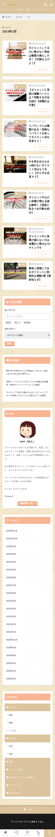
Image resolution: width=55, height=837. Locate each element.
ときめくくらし (36, 821)
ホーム (5, 835)
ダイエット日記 (40, 9)
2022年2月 (11, 562)
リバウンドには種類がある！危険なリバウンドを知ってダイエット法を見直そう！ (39, 133)
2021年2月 (11, 624)
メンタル (21, 86)
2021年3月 (11, 616)
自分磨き (19, 9)
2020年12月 (11, 639)
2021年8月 (11, 577)
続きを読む (43, 69)
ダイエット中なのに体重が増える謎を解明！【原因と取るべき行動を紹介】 (39, 205)
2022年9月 (11, 546)
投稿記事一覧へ (27, 503)
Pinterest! (9, 496)
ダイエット (7, 9)
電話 (38, 835)
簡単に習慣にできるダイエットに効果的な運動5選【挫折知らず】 (40, 274)
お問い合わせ (15, 793)
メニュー (27, 835)
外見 (11, 746)
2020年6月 (11, 663)
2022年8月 (11, 554)
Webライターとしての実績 (21, 777)
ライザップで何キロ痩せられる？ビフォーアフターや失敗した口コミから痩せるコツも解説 (27, 394)
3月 (28, 17)
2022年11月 (11, 530)
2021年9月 (11, 569)
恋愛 (28, 9)
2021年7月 (11, 585)
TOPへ (49, 835)
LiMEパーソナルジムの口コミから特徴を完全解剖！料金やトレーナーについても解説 (27, 383)
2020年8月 (11, 655)
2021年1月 (11, 632)
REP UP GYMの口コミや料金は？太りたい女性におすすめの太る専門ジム (27, 372)
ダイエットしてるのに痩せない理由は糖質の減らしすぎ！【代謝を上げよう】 (39, 55)
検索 (9, 343)
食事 (23, 44)
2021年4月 (11, 608)
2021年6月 (11, 593)
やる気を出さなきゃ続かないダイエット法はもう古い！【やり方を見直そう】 (39, 169)
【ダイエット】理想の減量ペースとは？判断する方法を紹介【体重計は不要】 (39, 97)
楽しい (17, 322)
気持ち (8, 322)
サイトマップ (15, 785)
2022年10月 (11, 538)
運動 (23, 265)
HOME (8, 17)
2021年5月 (11, 601)
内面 (11, 754)
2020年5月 (11, 671)
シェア (16, 835)
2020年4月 (11, 678)
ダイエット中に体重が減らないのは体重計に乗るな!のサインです (39, 242)
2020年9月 (11, 647)
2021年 (19, 17)
